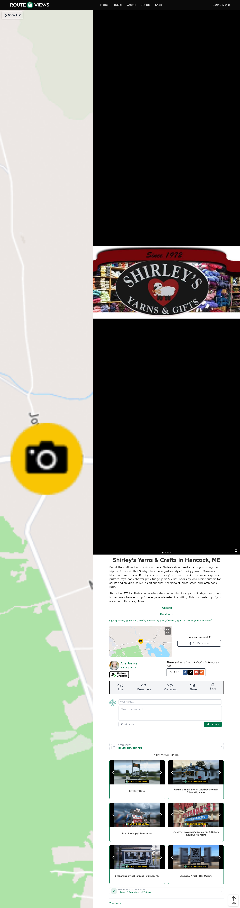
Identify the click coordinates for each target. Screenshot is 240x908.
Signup (226, 5)
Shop (158, 4)
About (145, 4)
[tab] (162, 552)
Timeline (114, 903)
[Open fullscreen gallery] (236, 550)
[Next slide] (235, 282)
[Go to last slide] (113, 772)
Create (131, 4)
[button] (185, 672)
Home (104, 4)
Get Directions (201, 643)
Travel (118, 4)
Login (216, 5)
